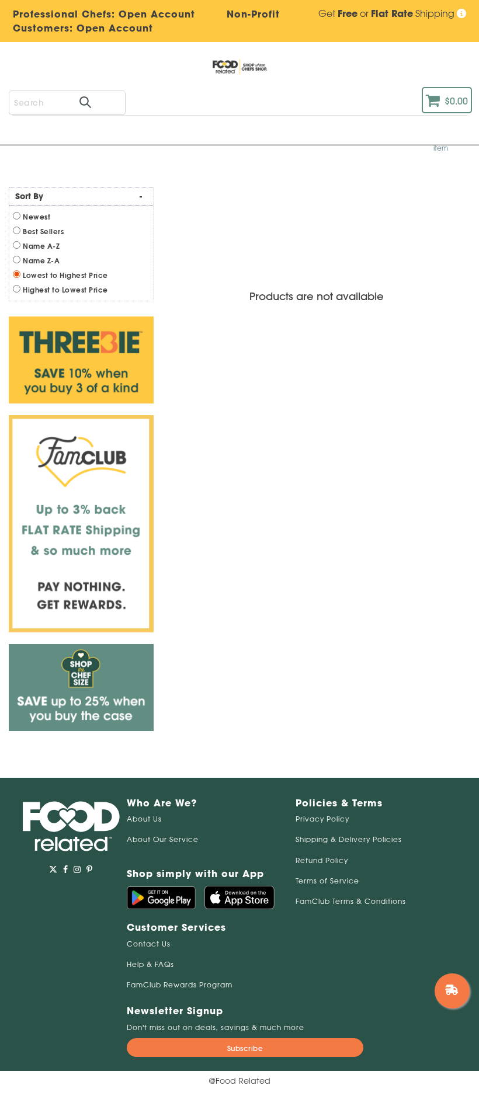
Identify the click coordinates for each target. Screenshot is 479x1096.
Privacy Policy (322, 819)
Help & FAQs (150, 964)
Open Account (115, 28)
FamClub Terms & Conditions (351, 901)
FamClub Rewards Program (179, 985)
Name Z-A (41, 261)
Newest (36, 217)
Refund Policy (322, 860)
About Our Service (163, 839)
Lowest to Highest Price (65, 275)
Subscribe (245, 1048)
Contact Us (149, 944)
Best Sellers (43, 231)
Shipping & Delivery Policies (349, 839)
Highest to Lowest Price (65, 290)
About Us (144, 819)
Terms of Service (327, 881)
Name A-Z (41, 246)
